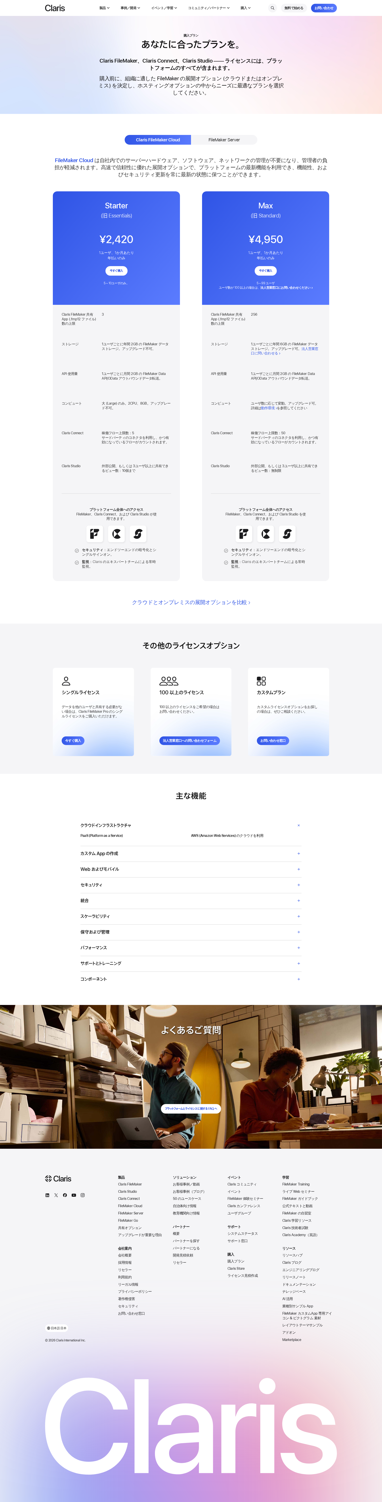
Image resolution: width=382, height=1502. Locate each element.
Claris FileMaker (130, 1184)
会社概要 (125, 1255)
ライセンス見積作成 (242, 1275)
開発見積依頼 (183, 1255)
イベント (234, 1191)
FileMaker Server (130, 1213)
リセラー (125, 1270)
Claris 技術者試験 (295, 1228)
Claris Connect (129, 1199)
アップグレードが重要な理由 (140, 1235)
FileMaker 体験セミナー (245, 1199)
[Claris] (55, 8)
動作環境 (268, 408)
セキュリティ (128, 1306)
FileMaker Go (128, 1220)
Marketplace (291, 1340)
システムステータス (242, 1233)
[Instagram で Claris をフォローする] (82, 1196)
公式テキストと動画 (297, 1206)
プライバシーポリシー (135, 1291)
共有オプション (129, 1228)
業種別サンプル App (297, 1306)
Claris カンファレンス (243, 1206)
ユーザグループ (239, 1213)
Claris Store (235, 1268)
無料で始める (294, 8)
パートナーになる (186, 1248)
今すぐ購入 (116, 271)
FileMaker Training (296, 1184)
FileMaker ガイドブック (300, 1199)
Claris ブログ (292, 1262)
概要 (176, 1233)
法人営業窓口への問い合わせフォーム (189, 741)
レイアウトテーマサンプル (302, 1325)
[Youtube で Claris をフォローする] (74, 1196)
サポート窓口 (237, 1241)
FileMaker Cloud (130, 1206)
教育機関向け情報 (186, 1213)
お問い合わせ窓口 (273, 741)
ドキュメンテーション (299, 1284)
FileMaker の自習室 (296, 1213)
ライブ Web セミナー (298, 1191)
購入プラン (235, 1261)
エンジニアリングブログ (300, 1270)
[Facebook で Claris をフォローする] (65, 1196)
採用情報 (125, 1262)
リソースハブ (292, 1255)
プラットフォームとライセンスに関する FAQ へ (191, 1109)
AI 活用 (287, 1299)
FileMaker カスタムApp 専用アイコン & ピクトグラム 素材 (307, 1315)
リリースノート (294, 1277)
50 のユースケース (187, 1199)
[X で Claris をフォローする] (56, 1196)
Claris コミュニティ (242, 1184)
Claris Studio (127, 1191)
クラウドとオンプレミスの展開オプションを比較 (189, 602)
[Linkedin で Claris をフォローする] (47, 1196)
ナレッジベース (294, 1291)
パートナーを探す (186, 1241)
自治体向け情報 (184, 1206)
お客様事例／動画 (186, 1184)
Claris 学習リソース (297, 1220)
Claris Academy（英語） (300, 1235)
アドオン (289, 1332)
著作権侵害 (126, 1299)
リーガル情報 (128, 1284)
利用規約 (125, 1277)
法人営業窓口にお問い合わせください (285, 287)
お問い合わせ (324, 8)
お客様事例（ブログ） (189, 1191)
